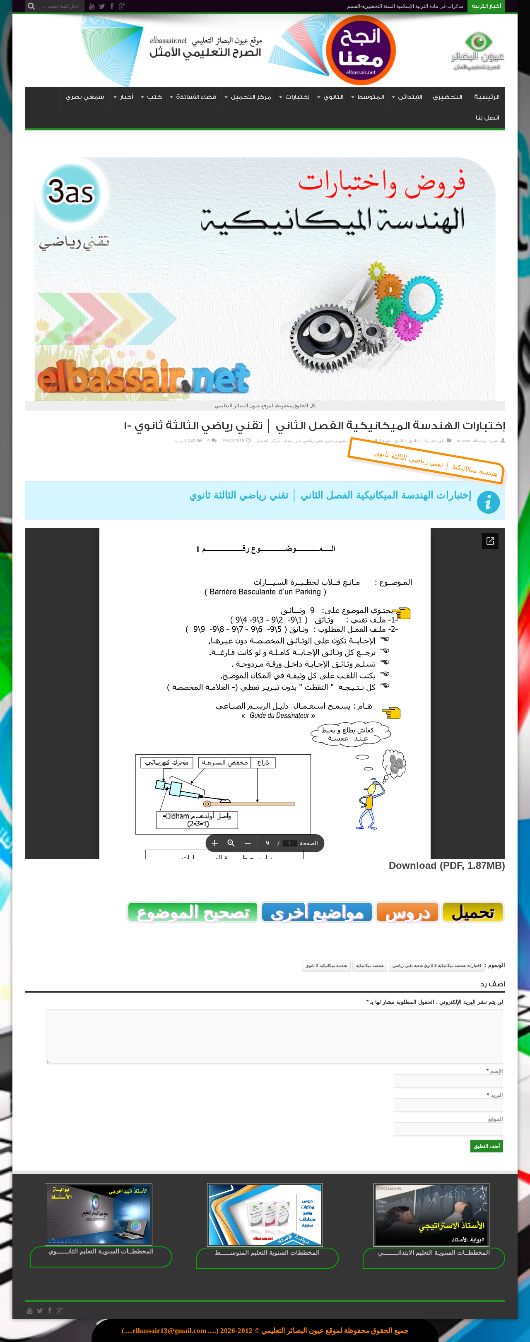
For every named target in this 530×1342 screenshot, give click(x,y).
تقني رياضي (336, 440)
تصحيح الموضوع (193, 911)
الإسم (496, 1071)
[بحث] (31, 6)
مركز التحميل (268, 440)
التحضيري (447, 97)
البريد (497, 1095)
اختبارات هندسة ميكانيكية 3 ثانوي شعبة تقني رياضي (437, 965)
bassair (463, 440)
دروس (407, 911)
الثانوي (414, 440)
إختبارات (429, 440)
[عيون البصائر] (478, 66)
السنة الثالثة (381, 440)
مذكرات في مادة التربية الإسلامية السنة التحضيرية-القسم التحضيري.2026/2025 (381, 6)
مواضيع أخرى (317, 911)
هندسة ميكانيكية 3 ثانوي (326, 965)
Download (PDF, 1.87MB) (447, 865)
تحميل (472, 911)
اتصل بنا (487, 117)
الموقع (495, 1119)
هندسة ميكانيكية (369, 965)
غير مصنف (291, 440)
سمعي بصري (84, 97)
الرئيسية (486, 97)
